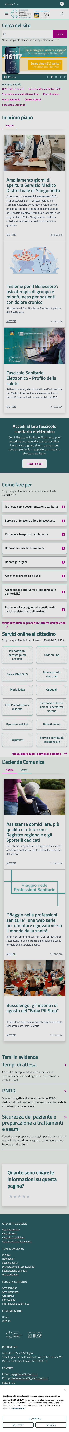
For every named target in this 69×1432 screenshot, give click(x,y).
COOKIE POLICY (19, 1408)
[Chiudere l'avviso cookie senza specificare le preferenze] (65, 1390)
